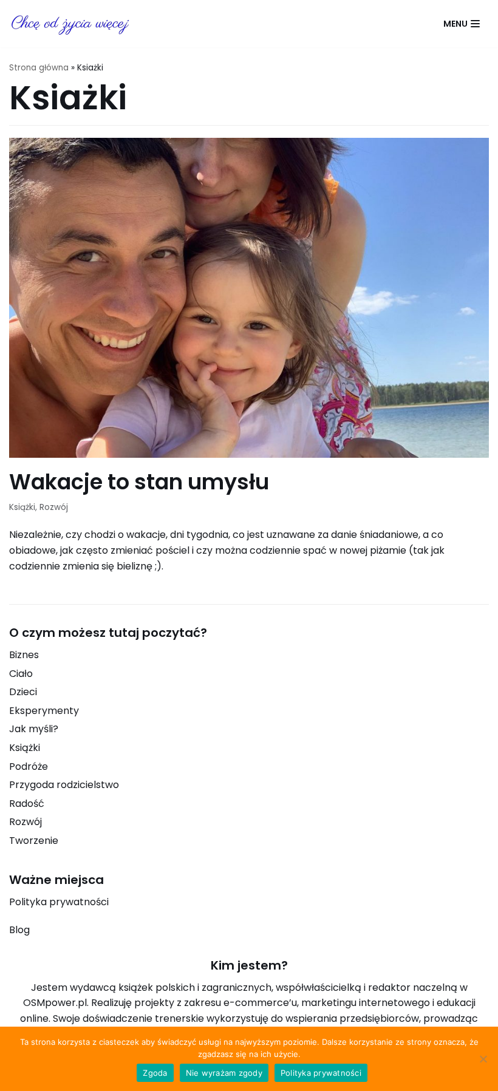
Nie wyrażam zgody (224, 1073)
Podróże (28, 766)
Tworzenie (33, 841)
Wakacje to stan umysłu (139, 482)
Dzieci (23, 692)
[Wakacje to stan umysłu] (249, 454)
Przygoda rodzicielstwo (64, 785)
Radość (26, 804)
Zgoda (155, 1073)
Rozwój (53, 507)
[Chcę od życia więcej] (70, 23)
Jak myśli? (33, 729)
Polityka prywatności (59, 902)
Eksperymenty (44, 711)
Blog (19, 930)
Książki (22, 507)
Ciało (21, 674)
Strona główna (39, 67)
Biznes (24, 655)
